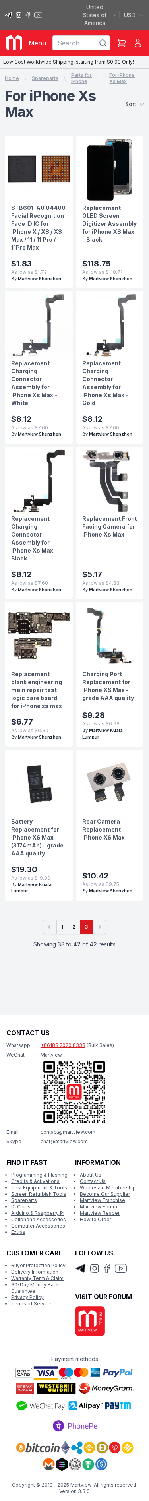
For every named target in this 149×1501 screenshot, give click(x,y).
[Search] (102, 42)
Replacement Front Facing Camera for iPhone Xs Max (109, 526)
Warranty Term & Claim (37, 1278)
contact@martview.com (68, 1132)
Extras (18, 1232)
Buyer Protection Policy (38, 1265)
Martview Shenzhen (39, 278)
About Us (90, 1175)
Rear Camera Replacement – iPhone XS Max (103, 829)
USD (129, 15)
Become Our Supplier (105, 1194)
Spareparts (45, 78)
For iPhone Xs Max (122, 78)
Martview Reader (100, 1213)
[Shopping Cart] (121, 43)
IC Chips (21, 1207)
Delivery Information (34, 1272)
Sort (130, 104)
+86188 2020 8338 (63, 1045)
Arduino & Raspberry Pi (37, 1213)
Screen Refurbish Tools (38, 1194)
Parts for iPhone (81, 78)
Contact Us (93, 1181)
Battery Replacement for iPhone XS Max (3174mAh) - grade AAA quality (37, 837)
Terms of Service (31, 1304)
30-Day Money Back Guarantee (35, 1288)
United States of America (94, 15)
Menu (37, 43)
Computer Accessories (38, 1226)
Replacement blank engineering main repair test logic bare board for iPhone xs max (36, 690)
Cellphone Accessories (38, 1219)
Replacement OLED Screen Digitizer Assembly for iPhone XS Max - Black (109, 223)
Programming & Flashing (39, 1175)
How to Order (95, 1219)
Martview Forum (98, 1207)
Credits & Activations (35, 1181)
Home (12, 78)
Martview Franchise (102, 1200)
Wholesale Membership (108, 1188)
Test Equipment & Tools (39, 1188)
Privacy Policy (27, 1297)
